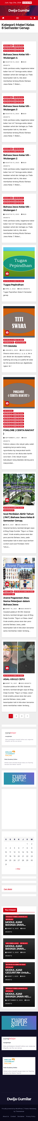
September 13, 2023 (15, 1000)
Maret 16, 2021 (11, 608)
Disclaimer (21, 1116)
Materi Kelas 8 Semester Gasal (13, 48)
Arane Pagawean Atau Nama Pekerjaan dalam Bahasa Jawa (16, 601)
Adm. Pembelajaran (12, 943)
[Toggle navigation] (17, 18)
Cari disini (8, 889)
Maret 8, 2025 (13, 928)
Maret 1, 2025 (13, 976)
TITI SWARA (10, 346)
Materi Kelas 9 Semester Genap (13, 426)
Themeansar (20, 1111)
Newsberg (32, 1108)
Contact (13, 1116)
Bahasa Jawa (8, 45)
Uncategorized (20, 342)
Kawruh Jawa (8, 591)
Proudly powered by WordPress (12, 1108)
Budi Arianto (24, 289)
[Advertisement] (19, 809)
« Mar (18, 869)
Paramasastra (9, 342)
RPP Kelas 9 (9, 919)
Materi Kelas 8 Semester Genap (13, 50)
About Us (6, 1116)
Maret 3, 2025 (13, 952)
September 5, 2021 (12, 437)
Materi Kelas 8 (18, 45)
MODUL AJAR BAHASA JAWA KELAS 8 (18, 996)
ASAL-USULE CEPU (14, 679)
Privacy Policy (30, 1116)
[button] (31, 18)
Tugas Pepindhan (13, 284)
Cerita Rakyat (8, 410)
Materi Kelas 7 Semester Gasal (13, 413)
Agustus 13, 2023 (12, 62)
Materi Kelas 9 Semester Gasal (13, 424)
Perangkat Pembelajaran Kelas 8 (16, 988)
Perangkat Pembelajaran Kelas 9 (16, 916)
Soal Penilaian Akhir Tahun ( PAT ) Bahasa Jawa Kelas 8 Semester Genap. (18, 517)
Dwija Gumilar (19, 10)
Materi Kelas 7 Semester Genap (13, 416)
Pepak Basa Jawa (9, 594)
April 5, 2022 (10, 289)
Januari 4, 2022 (11, 350)
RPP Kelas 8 (9, 991)
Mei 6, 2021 (9, 525)
